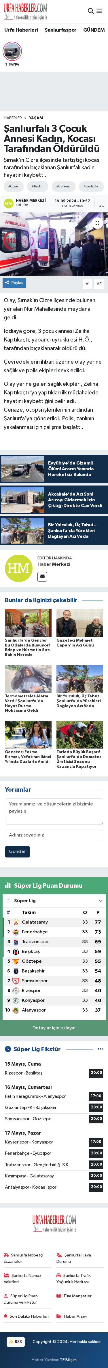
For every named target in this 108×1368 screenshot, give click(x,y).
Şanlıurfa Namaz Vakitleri (23, 1278)
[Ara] (91, 11)
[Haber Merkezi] (19, 568)
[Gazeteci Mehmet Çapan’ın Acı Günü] (79, 622)
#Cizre (13, 186)
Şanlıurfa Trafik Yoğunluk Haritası (73, 1278)
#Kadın (37, 186)
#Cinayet (63, 186)
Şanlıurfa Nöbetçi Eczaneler (23, 1258)
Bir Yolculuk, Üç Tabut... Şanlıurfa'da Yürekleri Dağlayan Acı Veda (79, 701)
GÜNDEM (94, 30)
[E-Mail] (42, 577)
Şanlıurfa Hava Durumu (73, 1258)
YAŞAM (36, 118)
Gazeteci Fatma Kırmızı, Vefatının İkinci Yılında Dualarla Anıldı (28, 757)
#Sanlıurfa (91, 186)
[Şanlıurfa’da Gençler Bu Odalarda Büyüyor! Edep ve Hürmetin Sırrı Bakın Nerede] (28, 622)
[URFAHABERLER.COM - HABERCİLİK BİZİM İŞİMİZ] (25, 11)
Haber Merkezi (53, 564)
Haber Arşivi (75, 1316)
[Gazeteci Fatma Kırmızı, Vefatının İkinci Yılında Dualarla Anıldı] (28, 734)
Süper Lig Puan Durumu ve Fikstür (21, 1299)
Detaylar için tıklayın (54, 1028)
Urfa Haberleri (21, 30)
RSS (18, 1342)
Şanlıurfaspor (60, 30)
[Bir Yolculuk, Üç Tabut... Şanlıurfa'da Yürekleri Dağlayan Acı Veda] (79, 678)
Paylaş (17, 283)
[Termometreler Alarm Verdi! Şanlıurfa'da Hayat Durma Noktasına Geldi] (28, 678)
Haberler (13, 118)
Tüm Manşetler (77, 1296)
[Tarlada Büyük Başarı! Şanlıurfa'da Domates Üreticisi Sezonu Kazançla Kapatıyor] (79, 734)
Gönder (17, 851)
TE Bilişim (68, 1360)
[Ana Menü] (99, 11)
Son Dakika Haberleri (29, 1316)
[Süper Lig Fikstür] (100, 1049)
